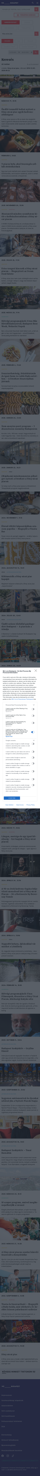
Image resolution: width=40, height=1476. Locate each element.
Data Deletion (9, 805)
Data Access (20, 805)
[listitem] (20, 705)
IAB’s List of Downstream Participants (22, 699)
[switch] (32, 709)
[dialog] (20, 738)
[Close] (36, 671)
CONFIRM (11, 798)
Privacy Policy (31, 805)
